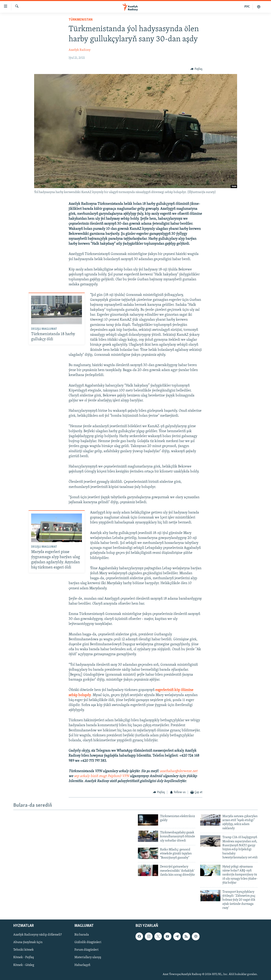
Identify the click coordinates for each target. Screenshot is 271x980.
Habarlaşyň (82, 965)
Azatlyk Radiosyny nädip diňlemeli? (37, 934)
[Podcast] (195, 936)
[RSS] (186, 936)
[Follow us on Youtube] (167, 936)
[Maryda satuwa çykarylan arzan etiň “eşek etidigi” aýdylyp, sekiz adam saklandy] (210, 820)
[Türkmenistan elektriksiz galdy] (148, 820)
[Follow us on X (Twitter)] (158, 936)
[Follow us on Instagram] (148, 936)
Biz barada (81, 934)
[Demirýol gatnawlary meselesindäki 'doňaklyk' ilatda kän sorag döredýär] (148, 870)
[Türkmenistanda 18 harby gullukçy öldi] (56, 310)
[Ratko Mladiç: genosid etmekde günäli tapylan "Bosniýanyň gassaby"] (148, 853)
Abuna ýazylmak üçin (27, 942)
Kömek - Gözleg (23, 965)
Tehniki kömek (23, 949)
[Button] (196, 69)
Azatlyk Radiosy (79, 50)
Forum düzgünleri (86, 949)
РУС (247, 6)
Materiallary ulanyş (87, 957)
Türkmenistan (81, 20)
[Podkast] (259, 7)
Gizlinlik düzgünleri (87, 942)
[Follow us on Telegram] (177, 936)
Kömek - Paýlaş (23, 957)
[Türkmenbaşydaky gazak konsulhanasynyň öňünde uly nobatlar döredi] (148, 836)
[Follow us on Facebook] (139, 936)
